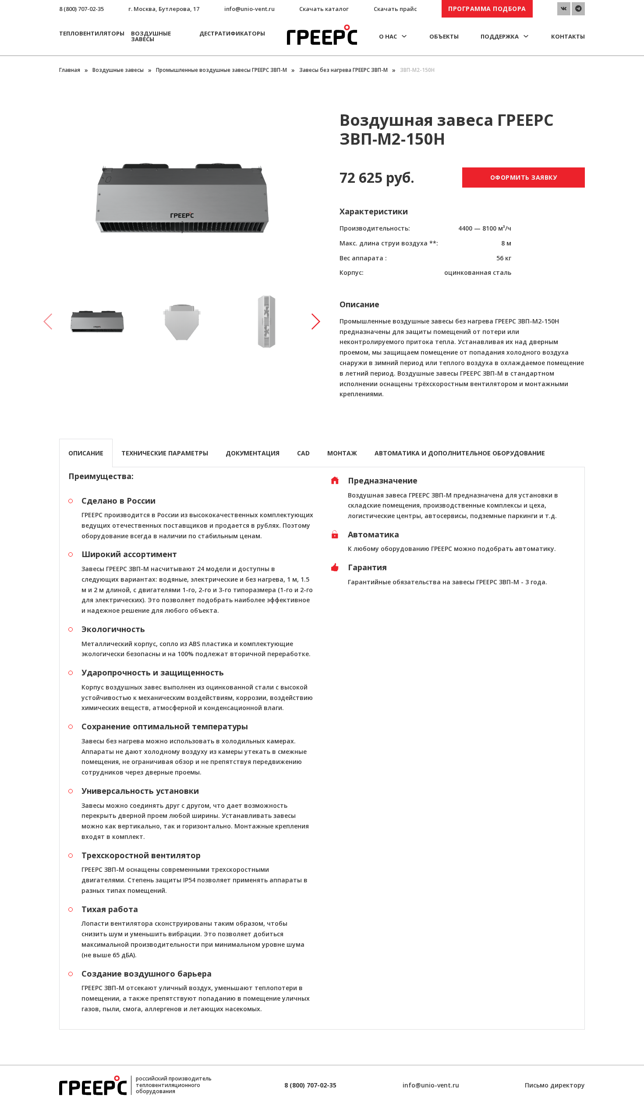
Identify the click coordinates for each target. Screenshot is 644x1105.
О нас (388, 36)
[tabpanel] (322, 748)
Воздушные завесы (151, 36)
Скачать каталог (324, 9)
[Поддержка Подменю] (526, 36)
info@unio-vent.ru (249, 9)
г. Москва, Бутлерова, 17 (163, 9)
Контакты (568, 36)
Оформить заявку (523, 177)
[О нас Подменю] (404, 36)
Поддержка (500, 36)
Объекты (444, 36)
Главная (69, 70)
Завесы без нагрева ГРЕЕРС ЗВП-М (343, 70)
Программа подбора (487, 8)
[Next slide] (315, 322)
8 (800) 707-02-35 (81, 9)
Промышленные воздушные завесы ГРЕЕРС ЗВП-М (221, 70)
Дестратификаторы (232, 33)
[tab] (86, 453)
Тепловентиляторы (91, 33)
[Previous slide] (48, 322)
